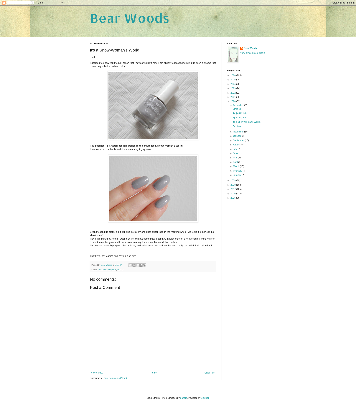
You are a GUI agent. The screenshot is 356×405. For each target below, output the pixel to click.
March (236, 166)
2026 (233, 75)
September (239, 140)
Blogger (205, 398)
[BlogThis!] (134, 265)
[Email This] (130, 265)
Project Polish (240, 113)
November (238, 131)
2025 (233, 79)
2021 (233, 97)
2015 (233, 198)
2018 (233, 185)
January (237, 175)
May (235, 157)
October (237, 136)
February (238, 171)
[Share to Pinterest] (144, 265)
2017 (233, 189)
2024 (233, 84)
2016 (233, 193)
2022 (233, 93)
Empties (237, 109)
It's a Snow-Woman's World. (247, 122)
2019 (233, 180)
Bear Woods (129, 18)
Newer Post (97, 372)
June (236, 153)
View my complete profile (252, 53)
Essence (102, 269)
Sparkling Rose (240, 117)
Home (154, 372)
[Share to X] (137, 265)
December (238, 105)
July (235, 149)
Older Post (210, 372)
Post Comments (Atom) (115, 378)
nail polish (112, 269)
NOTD (120, 269)
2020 (233, 101)
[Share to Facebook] (141, 265)
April (235, 162)
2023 (233, 88)
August (237, 144)
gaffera (183, 398)
